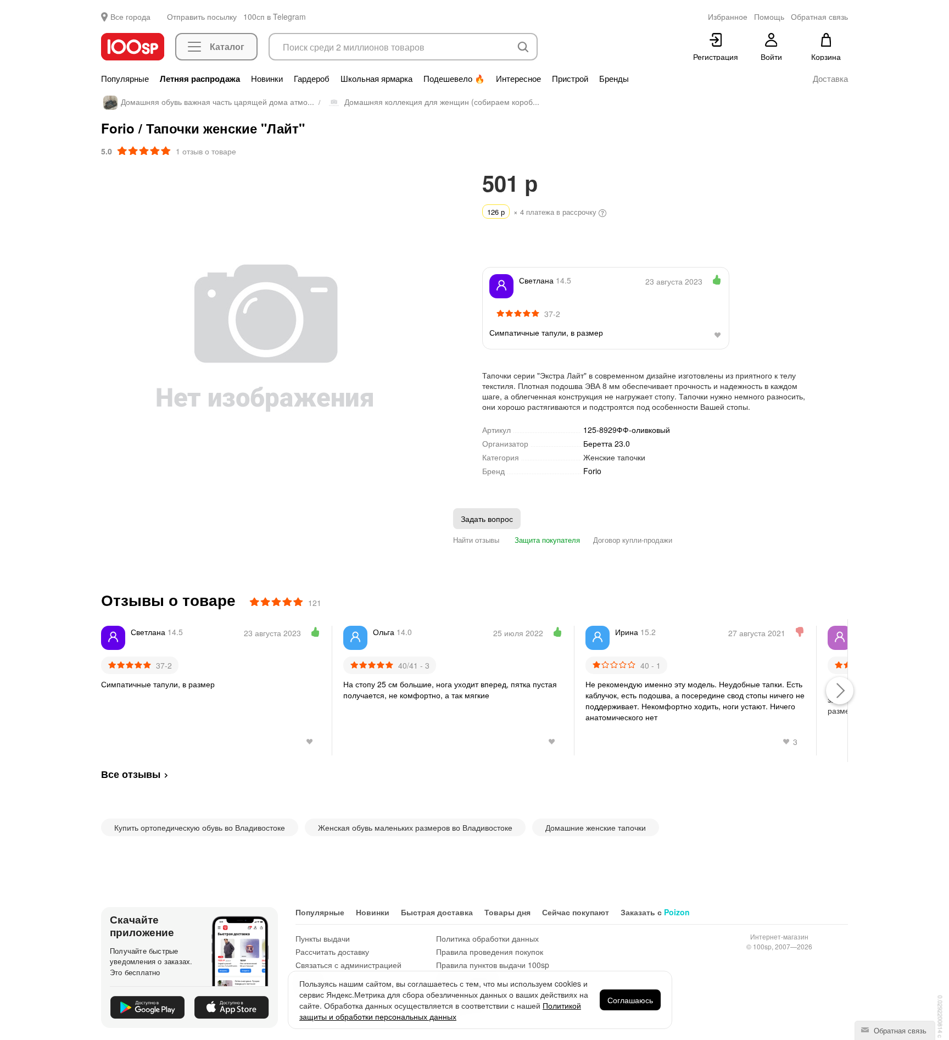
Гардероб (312, 78)
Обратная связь (899, 1030)
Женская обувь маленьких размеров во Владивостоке (415, 827)
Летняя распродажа (200, 78)
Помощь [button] (769, 16)
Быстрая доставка (437, 911)
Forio (592, 471)
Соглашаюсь (630, 999)
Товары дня (507, 911)
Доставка (830, 78)
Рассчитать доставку (332, 951)
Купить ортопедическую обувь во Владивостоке (199, 827)
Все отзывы (130, 774)
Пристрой (570, 78)
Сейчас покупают (575, 911)
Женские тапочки (614, 457)
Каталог (227, 46)
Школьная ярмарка (376, 78)
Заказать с (655, 911)
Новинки (267, 78)
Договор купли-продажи (632, 539)
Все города (130, 16)
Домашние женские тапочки (595, 827)
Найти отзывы (476, 540)
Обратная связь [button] (819, 16)
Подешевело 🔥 (454, 78)
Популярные (125, 78)
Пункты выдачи (322, 938)
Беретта (606, 443)
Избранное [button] (727, 16)
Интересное (518, 78)
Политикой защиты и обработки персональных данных (440, 1011)
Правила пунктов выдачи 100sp (492, 964)
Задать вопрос (487, 518)
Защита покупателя (546, 540)
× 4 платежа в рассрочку (543, 212)
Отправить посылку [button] (202, 16)
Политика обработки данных (487, 938)
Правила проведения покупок (489, 951)
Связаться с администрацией (348, 964)
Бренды (614, 78)
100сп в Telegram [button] (274, 16)
